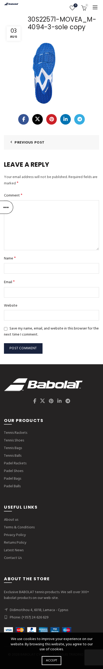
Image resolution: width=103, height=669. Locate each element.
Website (10, 306)
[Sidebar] (6, 207)
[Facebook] (23, 119)
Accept (51, 660)
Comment (13, 195)
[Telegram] (79, 119)
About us (11, 520)
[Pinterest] (51, 119)
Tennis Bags (13, 448)
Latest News (14, 550)
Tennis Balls (12, 456)
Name (10, 258)
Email (9, 282)
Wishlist (75, 5)
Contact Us (13, 558)
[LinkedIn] (65, 119)
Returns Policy (15, 543)
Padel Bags (12, 479)
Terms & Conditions (19, 527)
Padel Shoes (13, 471)
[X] (37, 119)
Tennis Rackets (15, 433)
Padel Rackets (15, 463)
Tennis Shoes (14, 440)
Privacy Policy (15, 535)
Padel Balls (12, 486)
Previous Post (29, 143)
